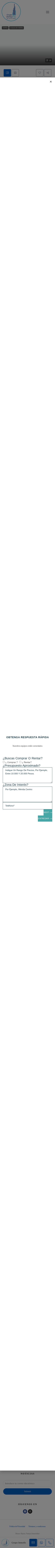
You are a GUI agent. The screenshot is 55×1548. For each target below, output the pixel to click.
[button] (51, 81)
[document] (27, 774)
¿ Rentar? (27, 762)
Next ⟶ (48, 812)
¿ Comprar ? (11, 762)
